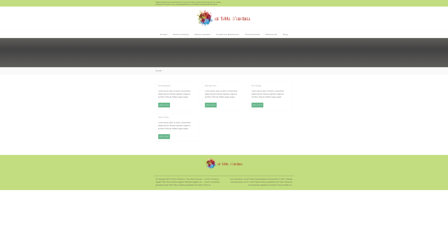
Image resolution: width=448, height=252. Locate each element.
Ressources (271, 34)
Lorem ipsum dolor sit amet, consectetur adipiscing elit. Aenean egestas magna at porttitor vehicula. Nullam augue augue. (174, 94)
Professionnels (252, 34)
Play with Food (210, 86)
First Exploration (164, 86)
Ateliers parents (203, 34)
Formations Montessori (227, 34)
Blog (285, 34)
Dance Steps (163, 117)
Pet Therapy (256, 86)
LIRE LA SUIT (164, 105)
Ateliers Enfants (181, 34)
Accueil (164, 34)
